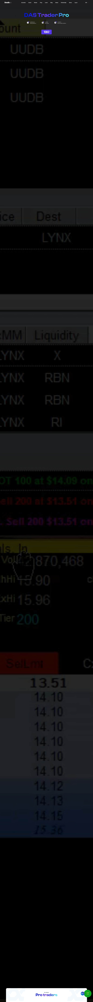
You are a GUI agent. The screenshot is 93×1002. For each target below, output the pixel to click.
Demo (70, 2)
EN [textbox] (86, 2)
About (56, 2)
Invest (29, 2)
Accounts (23, 2)
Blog (51, 2)
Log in (76, 2)
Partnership (63, 2)
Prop (41, 2)
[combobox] (86, 3)
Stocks (35, 2)
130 (47, 32)
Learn (46, 2)
